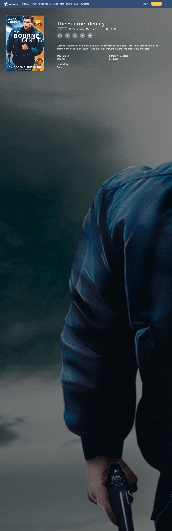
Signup (156, 4)
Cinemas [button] (26, 4)
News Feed (84, 4)
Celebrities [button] (58, 4)
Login (145, 4)
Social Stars (72, 4)
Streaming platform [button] (41, 4)
